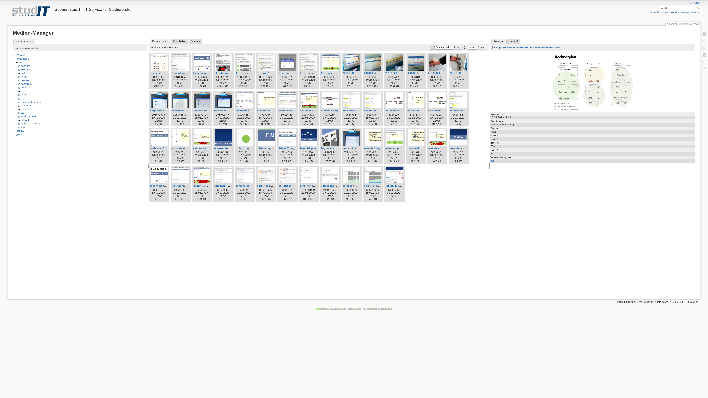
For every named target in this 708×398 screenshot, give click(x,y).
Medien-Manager (680, 12)
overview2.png (416, 148)
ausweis (25, 69)
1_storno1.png (266, 72)
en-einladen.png (438, 110)
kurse (24, 94)
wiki (20, 134)
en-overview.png (203, 148)
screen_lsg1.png (395, 185)
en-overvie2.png (181, 148)
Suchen (195, 41)
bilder (24, 72)
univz (21, 130)
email (24, 87)
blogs (24, 76)
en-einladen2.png (461, 110)
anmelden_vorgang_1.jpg (230, 110)
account (25, 65)
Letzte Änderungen (659, 12)
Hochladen (179, 41)
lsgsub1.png (308, 148)
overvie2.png (372, 148)
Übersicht (696, 12)
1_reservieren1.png (248, 72)
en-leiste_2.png (160, 148)
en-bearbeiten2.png (419, 110)
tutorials (25, 119)
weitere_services (30, 123)
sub (492, 160)
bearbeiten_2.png (311, 110)
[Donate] (323, 309)
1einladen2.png (181, 72)
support (22, 62)
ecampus (23, 58)
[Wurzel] (20, 54)
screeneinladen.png (226, 185)
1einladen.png (159, 72)
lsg (22, 98)
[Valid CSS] (369, 309)
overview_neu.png (439, 148)
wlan (23, 127)
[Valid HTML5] (354, 309)
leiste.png (265, 148)
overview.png (393, 148)
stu (22, 112)
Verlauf (514, 41)
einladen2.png (352, 110)
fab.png (244, 148)
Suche (699, 8)
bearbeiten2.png (267, 110)
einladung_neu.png (376, 110)
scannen (26, 105)
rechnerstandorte (31, 101)
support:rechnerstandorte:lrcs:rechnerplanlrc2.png (528, 47)
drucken (25, 80)
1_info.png (222, 72)
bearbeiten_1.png (289, 110)
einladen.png (329, 110)
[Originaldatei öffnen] (593, 82)
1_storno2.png (287, 72)
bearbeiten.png (245, 110)
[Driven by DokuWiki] (384, 309)
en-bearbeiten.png (397, 110)
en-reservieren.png (226, 148)
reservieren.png (459, 148)
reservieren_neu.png (163, 185)
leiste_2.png (286, 148)
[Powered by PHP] (338, 309)
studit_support (29, 116)
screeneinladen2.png (249, 185)
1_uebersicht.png (311, 72)
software (26, 109)
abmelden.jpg (180, 110)
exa (23, 91)
